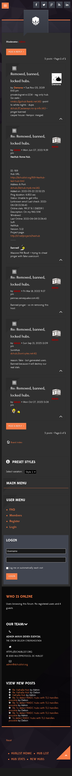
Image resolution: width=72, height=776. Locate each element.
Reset (9, 740)
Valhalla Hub (18, 695)
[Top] (60, 119)
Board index (16, 442)
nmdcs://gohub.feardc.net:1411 (25, 101)
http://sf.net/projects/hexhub (25, 236)
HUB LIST (43, 753)
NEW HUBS (37, 759)
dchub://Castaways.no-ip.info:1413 (28, 108)
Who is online (19, 596)
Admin (22, 41)
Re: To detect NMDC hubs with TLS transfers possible (33, 699)
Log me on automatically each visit (26, 567)
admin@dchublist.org (17, 664)
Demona (18, 87)
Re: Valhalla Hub (20, 690)
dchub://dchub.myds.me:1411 (25, 188)
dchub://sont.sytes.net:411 (23, 353)
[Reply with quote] (14, 68)
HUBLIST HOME (21, 753)
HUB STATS (18, 759)
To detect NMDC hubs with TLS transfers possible (32, 719)
